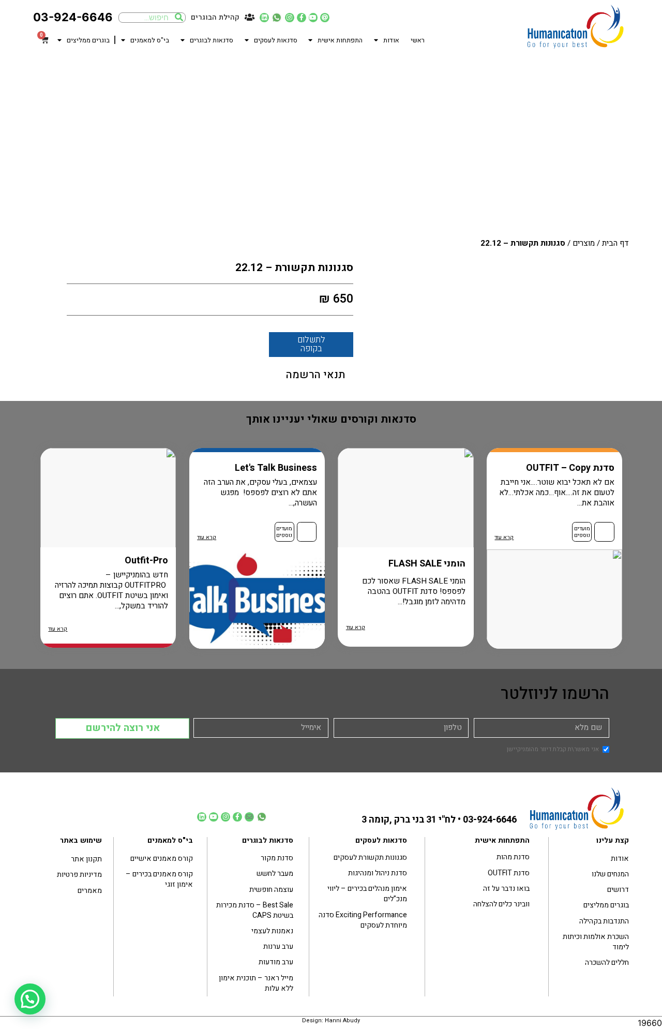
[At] (324, 17)
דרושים (618, 889)
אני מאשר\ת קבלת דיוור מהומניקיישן (553, 750)
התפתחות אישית (340, 40)
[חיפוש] (179, 17)
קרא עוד (504, 537)
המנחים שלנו (610, 874)
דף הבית (615, 243)
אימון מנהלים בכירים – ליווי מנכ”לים (367, 893)
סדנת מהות (513, 857)
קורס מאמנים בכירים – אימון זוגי (159, 879)
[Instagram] (289, 17)
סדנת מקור (277, 858)
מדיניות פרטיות (79, 874)
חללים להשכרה (607, 962)
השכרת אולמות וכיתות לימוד (596, 941)
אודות (391, 40)
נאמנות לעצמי (272, 931)
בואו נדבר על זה (506, 888)
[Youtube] (313, 17)
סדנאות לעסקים (275, 40)
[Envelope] (249, 817)
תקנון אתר (86, 859)
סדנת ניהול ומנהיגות (377, 873)
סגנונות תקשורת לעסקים (370, 857)
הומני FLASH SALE (426, 564)
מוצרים (584, 243)
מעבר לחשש (275, 873)
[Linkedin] (264, 17)
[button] (30, 999)
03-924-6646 (73, 17)
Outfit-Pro (146, 561)
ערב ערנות (278, 946)
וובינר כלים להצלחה (501, 904)
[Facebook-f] (301, 17)
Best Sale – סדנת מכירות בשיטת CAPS (254, 910)
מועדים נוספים (582, 532)
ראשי (418, 40)
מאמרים (90, 890)
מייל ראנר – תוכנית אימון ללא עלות (256, 983)
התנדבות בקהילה (604, 921)
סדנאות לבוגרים (211, 40)
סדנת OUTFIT (509, 873)
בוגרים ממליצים (88, 40)
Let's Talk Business (276, 468)
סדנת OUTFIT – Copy (570, 468)
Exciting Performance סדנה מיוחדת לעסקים (363, 920)
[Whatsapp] (277, 17)
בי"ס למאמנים (149, 40)
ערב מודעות (276, 962)
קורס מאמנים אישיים (161, 858)
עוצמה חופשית (271, 889)
